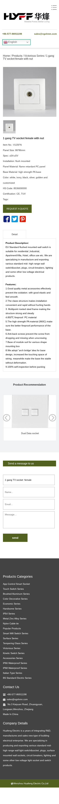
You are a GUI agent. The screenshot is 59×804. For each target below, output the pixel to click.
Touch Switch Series (13, 589)
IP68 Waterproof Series (15, 668)
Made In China (10, 714)
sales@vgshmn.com (45, 33)
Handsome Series (12, 608)
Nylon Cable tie (11, 623)
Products (17, 55)
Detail (15, 234)
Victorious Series (34, 55)
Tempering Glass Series (15, 643)
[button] (52, 417)
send (15, 537)
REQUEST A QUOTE (17, 208)
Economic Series (11, 603)
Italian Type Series (12, 673)
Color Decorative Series (15, 598)
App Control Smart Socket (16, 584)
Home (6, 55)
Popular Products (12, 628)
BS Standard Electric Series (17, 678)
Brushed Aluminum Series (16, 593)
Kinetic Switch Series (13, 653)
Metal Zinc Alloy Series (14, 618)
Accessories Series (13, 658)
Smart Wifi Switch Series (15, 633)
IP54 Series (9, 613)
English (12, 42)
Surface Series (10, 638)
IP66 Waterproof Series (15, 663)
